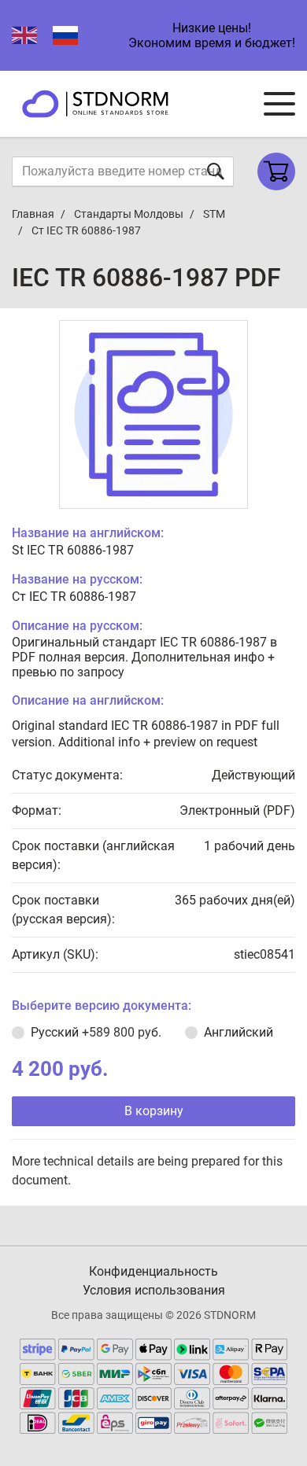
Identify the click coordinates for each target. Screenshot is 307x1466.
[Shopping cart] (276, 171)
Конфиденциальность (153, 1271)
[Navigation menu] (279, 104)
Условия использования (154, 1290)
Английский (238, 1032)
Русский (96, 1032)
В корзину (153, 1110)
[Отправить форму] (215, 171)
